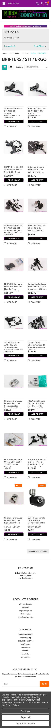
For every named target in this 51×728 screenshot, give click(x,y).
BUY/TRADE (26, 644)
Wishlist (25, 607)
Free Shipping (25, 638)
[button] (25, 26)
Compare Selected (38, 551)
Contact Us (25, 657)
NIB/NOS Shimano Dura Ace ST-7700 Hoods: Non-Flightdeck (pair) (13, 287)
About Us (25, 651)
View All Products (26, 634)
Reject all (25, 717)
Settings (25, 711)
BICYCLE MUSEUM (25, 641)
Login (21, 611)
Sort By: (19, 67)
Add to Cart (14, 121)
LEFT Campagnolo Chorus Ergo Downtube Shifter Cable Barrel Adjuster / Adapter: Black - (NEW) (37, 521)
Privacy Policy (12, 705)
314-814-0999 (13, 3)
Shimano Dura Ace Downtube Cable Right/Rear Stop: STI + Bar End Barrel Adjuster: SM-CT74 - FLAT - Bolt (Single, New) (13, 521)
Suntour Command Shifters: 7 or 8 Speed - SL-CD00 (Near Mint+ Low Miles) (37, 462)
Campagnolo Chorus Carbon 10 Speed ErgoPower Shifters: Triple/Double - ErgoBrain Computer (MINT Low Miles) (36, 345)
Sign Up (29, 611)
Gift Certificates (25, 604)
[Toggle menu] (4, 4)
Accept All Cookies (25, 723)
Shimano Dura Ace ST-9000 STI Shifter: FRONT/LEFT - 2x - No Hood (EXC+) (13, 111)
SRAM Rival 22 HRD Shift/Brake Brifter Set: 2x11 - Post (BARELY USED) (13, 170)
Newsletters (25, 654)
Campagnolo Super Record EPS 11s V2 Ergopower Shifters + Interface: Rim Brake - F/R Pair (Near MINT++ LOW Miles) (37, 287)
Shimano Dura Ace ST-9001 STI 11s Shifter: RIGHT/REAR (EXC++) (36, 111)
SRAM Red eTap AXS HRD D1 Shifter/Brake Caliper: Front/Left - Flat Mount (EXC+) (13, 345)
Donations (25, 647)
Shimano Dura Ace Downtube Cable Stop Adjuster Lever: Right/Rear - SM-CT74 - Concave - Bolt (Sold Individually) (13, 404)
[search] (37, 3)
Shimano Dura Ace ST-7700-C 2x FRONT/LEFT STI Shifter (36, 228)
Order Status (25, 614)
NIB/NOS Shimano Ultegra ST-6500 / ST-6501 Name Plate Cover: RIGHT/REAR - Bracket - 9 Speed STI (13, 462)
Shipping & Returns (25, 617)
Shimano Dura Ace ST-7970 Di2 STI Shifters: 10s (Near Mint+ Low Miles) (13, 228)
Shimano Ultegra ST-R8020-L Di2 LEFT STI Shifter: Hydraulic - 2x (36, 170)
